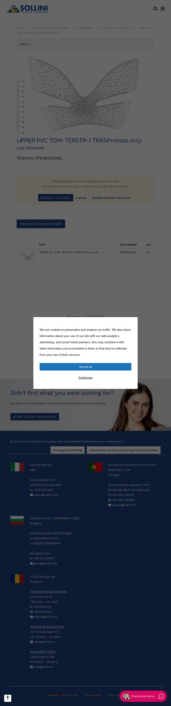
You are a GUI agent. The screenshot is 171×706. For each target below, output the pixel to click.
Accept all (85, 366)
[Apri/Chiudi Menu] (7, 698)
